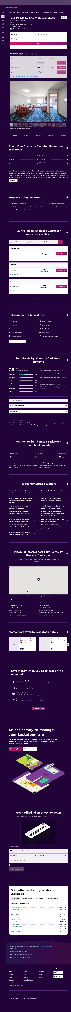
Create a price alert (33, 700)
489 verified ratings (23, 28)
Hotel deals (12, 12)
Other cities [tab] (15, 898)
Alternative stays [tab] (27, 898)
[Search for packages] (3, 24)
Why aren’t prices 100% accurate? (21, 957)
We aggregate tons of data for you (21, 954)
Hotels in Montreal (16, 912)
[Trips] (3, 32)
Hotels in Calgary (15, 921)
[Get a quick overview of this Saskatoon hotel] (67, 148)
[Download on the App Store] (58, 976)
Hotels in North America (22, 12)
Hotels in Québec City (17, 919)
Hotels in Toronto (16, 907)
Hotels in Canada (35, 12)
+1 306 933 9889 (15, 26)
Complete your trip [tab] (52, 898)
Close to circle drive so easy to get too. (52, 373)
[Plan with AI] (3, 27)
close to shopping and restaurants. (53, 377)
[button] (3, 8)
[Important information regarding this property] (67, 443)
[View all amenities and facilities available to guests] (67, 315)
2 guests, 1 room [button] (16, 39)
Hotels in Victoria (15, 929)
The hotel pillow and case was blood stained (54, 391)
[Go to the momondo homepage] (11, 7)
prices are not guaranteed (46, 946)
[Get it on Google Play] (58, 972)
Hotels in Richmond (16, 931)
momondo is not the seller (18, 951)
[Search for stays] (3, 16)
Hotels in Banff (15, 914)
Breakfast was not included (51, 384)
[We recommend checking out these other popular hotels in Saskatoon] (67, 632)
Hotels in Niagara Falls (17, 917)
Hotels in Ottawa (15, 924)
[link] (38, 708)
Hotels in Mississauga (16, 926)
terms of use (31, 872)
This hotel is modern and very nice (53, 370)
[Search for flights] (3, 13)
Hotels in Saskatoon (59, 12)
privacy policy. (39, 872)
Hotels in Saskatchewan (46, 12)
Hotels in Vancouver (16, 909)
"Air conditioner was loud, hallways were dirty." (54, 387)
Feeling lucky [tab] (39, 898)
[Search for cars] (3, 20)
